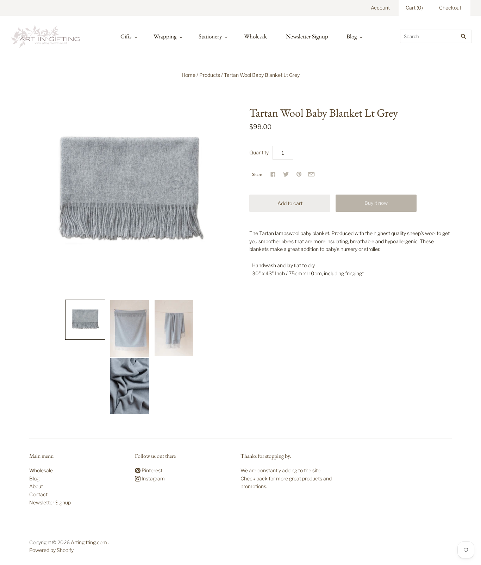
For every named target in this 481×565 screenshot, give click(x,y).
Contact (38, 494)
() (414, 8)
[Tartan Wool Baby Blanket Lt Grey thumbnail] (85, 320)
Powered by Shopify (51, 550)
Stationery (210, 36)
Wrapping (165, 36)
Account (380, 8)
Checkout (450, 8)
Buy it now (376, 203)
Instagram (152, 478)
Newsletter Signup (307, 36)
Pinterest (151, 470)
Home (188, 75)
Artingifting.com (89, 542)
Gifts (125, 36)
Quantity (259, 152)
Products (209, 75)
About (36, 486)
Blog (351, 36)
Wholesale (256, 36)
